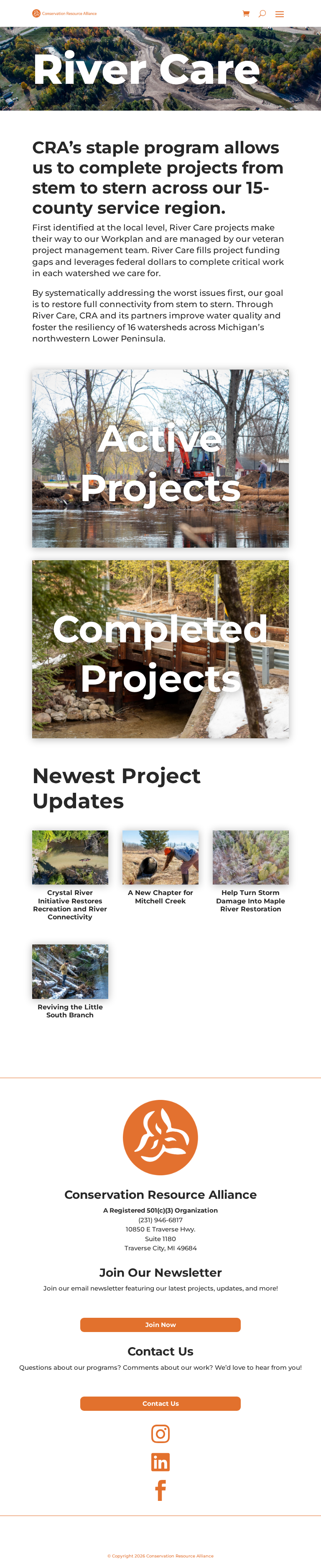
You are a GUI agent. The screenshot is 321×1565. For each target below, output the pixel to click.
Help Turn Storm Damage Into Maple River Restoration (250, 901)
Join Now (160, 1325)
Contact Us (161, 1403)
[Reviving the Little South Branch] (70, 971)
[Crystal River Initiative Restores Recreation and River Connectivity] (70, 857)
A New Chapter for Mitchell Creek (160, 897)
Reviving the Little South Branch (70, 1011)
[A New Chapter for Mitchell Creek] (160, 857)
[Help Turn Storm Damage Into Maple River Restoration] (251, 857)
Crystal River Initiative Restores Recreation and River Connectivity (70, 905)
